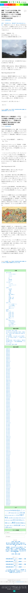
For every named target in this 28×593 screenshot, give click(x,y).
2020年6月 (8, 385)
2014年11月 (8, 469)
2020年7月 (8, 384)
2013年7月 (8, 491)
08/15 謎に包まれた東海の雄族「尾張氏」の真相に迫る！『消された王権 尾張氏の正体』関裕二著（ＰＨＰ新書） (15, 333)
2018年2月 (8, 420)
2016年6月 (8, 443)
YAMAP (12, 109)
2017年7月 (8, 426)
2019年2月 (8, 406)
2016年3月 (8, 447)
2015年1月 (8, 466)
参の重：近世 (11, 313)
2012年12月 (8, 500)
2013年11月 (8, 485)
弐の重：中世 (11, 316)
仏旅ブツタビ (8, 302)
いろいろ (10, 276)
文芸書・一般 (11, 297)
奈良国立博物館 (15, 517)
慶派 (12, 520)
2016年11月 (8, 436)
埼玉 (6, 517)
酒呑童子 (5, 110)
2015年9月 (8, 455)
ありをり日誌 (8, 272)
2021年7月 (8, 372)
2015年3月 (8, 463)
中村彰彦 (12, 513)
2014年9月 (8, 472)
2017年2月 (8, 433)
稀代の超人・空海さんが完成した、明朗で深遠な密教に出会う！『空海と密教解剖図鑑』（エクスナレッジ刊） (16, 551)
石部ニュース (11, 326)
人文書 (10, 291)
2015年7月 (8, 458)
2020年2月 (8, 391)
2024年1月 (8, 353)
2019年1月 (8, 407)
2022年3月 (8, 365)
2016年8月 (8, 440)
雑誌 (9, 301)
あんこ (20, 510)
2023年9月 (8, 354)
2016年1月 (8, 450)
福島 (7, 527)
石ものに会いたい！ (12, 324)
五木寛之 (17, 512)
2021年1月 (8, 379)
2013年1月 (8, 499)
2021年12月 (8, 368)
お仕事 (7, 287)
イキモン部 (8, 282)
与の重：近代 (11, 312)
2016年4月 (8, 446)
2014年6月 (8, 476)
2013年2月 (8, 498)
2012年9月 (8, 504)
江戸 (12, 525)
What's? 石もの (11, 320)
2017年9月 (8, 424)
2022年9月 (8, 362)
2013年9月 (8, 488)
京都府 (23, 109)
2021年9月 (8, 369)
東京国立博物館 (20, 523)
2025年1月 (8, 349)
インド (7, 512)
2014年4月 (8, 478)
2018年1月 (8, 421)
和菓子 (21, 515)
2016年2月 (8, 448)
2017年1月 (8, 435)
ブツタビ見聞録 (12, 305)
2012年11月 (8, 502)
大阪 (9, 517)
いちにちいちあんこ (12, 274)
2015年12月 (8, 451)
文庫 (9, 295)
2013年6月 (8, 492)
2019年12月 (8, 394)
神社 (22, 525)
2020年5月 (8, 387)
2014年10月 (8, 470)
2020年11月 (8, 381)
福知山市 (8, 262)
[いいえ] (26, 589)
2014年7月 (8, 474)
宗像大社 (22, 517)
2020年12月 (8, 380)
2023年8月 (8, 355)
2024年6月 (8, 351)
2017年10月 (8, 422)
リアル (10, 286)
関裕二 (11, 527)
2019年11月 (8, 395)
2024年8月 (8, 350)
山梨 (8, 520)
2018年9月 (8, 411)
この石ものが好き (12, 321)
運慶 (9, 527)
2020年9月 (8, 383)
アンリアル (11, 283)
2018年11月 (8, 410)
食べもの (10, 280)
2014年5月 (8, 477)
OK (14, 591)
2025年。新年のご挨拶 (16, 541)
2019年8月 (8, 399)
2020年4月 (8, 388)
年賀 (10, 520)
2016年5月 (8, 444)
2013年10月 (8, 487)
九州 (15, 513)
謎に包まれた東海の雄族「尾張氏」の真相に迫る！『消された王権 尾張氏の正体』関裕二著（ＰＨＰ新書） (16, 544)
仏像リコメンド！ (12, 306)
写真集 (10, 293)
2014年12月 (8, 468)
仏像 (23, 513)
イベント (10, 275)
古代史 (17, 515)
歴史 (11, 525)
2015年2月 (8, 465)
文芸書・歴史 (11, 298)
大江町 (4, 262)
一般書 (10, 290)
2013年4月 (8, 495)
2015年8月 (8, 457)
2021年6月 (8, 373)
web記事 (6, 109)
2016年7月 (8, 442)
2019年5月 (8, 402)
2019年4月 (8, 403)
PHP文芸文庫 (7, 510)
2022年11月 (8, 361)
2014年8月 (8, 473)
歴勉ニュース (11, 317)
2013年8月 (8, 489)
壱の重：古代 (11, 315)
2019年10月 (8, 396)
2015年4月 (8, 462)
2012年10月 (8, 503)
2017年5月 (8, 429)
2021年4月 (8, 376)
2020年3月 (8, 390)
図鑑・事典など (12, 294)
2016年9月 (8, 439)
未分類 (7, 309)
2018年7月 (8, 414)
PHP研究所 (13, 510)
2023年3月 (8, 357)
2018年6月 (8, 416)
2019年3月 (8, 405)
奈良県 (19, 517)
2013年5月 (8, 493)
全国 (12, 515)
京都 (21, 513)
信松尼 (8, 515)
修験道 (10, 515)
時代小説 (15, 520)
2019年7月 (8, 401)
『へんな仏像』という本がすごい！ (12, 569)
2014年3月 (8, 480)
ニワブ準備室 (11, 323)
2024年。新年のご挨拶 (16, 554)
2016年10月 (8, 437)
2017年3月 (8, 432)
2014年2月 (8, 481)
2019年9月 (8, 398)
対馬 (6, 520)
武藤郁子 (8, 525)
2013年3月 (8, 496)
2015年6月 (8, 459)
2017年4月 (8, 431)
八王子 (15, 515)
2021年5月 (8, 375)
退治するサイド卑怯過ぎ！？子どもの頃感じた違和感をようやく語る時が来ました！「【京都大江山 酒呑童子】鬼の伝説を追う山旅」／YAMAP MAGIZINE (11, 120)
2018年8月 (8, 413)
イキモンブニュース (12, 285)
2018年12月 (8, 409)
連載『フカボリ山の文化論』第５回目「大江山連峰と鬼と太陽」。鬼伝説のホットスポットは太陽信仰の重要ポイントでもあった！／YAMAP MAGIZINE (11, 14)
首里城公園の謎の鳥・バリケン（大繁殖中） (14, 558)
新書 (9, 300)
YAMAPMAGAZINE (18, 109)
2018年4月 (8, 417)
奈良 (11, 518)
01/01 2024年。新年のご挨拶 (11, 344)
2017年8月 (8, 425)
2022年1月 (8, 366)
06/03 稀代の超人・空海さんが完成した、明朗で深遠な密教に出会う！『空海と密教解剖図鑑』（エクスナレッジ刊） (15, 341)
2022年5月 (8, 364)
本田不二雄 (9, 523)
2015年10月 (8, 454)
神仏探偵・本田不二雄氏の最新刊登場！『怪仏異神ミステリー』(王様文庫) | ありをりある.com (16, 571)
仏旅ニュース (11, 308)
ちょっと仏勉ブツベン (13, 304)
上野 (9, 513)
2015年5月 (8, 461)
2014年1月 (8, 483)
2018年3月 (8, 418)
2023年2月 (8, 358)
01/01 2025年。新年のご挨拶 (11, 330)
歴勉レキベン (8, 310)
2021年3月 (8, 377)
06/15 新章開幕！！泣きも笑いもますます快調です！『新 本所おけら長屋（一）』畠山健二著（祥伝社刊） (15, 337)
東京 (14, 522)
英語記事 (10, 279)
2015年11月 (8, 452)
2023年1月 (8, 359)
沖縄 (15, 525)
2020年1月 (8, 392)
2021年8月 (8, 370)
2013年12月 (8, 484)
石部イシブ (8, 319)
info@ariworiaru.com (20, 581)
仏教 (6, 515)
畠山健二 (18, 525)
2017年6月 (8, 428)
